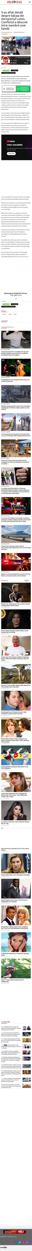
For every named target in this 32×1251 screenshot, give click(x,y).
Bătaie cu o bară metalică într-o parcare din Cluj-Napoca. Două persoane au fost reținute (15, 574)
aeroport (4, 314)
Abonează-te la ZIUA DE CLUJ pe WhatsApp (24, 88)
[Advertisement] (16, 179)
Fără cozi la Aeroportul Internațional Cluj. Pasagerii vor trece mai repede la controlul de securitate (15, 462)
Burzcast (15, 1245)
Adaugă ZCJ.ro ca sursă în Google (10, 88)
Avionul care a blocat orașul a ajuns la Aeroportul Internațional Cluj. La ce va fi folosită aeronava (16, 547)
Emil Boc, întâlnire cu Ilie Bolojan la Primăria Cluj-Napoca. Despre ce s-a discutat (11, 1046)
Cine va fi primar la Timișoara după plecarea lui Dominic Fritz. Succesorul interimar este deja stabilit (11, 1080)
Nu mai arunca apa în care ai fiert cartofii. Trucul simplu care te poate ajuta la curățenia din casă (11, 1086)
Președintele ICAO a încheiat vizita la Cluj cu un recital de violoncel (15, 380)
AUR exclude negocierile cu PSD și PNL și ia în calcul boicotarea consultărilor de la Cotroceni (11, 1040)
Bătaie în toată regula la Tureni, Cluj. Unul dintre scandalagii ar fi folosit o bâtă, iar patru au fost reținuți (15, 407)
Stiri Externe (4, 34)
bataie (10, 314)
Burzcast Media (22, 1245)
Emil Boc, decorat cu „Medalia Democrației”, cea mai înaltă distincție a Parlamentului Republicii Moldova (10, 1053)
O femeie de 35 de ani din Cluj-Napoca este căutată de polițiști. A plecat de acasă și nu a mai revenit (11, 1028)
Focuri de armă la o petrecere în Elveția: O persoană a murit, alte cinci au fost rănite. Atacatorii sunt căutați (10, 1034)
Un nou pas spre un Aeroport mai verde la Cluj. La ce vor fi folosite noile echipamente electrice (15, 435)
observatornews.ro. (23, 256)
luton (15, 314)
